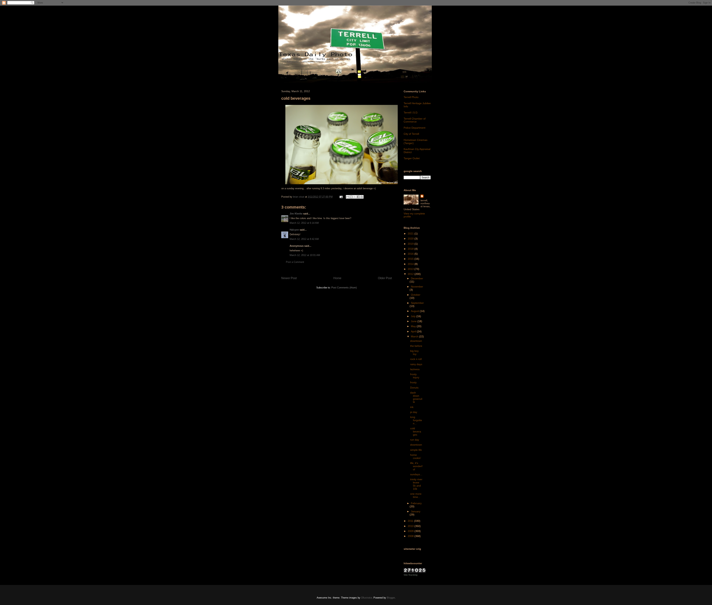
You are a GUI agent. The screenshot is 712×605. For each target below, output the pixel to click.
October (415, 294)
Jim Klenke (296, 213)
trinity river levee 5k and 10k (416, 484)
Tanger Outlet (412, 158)
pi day (413, 412)
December (417, 278)
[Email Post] (341, 196)
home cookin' (415, 456)
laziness (415, 369)
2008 (411, 536)
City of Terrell (411, 133)
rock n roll (416, 359)
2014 (411, 263)
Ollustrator (366, 597)
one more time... (415, 495)
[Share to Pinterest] (362, 197)
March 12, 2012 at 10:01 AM (305, 255)
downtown (416, 340)
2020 (411, 238)
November (417, 286)
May (414, 326)
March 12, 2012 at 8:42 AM (304, 239)
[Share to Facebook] (358, 197)
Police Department (414, 127)
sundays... (416, 474)
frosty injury (414, 376)
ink (411, 407)
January (415, 511)
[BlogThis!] (351, 197)
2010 (411, 526)
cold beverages (415, 431)
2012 (411, 273)
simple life (416, 449)
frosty (413, 382)
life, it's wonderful (416, 466)
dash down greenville (416, 397)
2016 (411, 253)
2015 (411, 258)
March (415, 336)
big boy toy (414, 352)
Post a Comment (295, 262)
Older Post (385, 278)
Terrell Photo (411, 97)
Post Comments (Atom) (344, 287)
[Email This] (348, 197)
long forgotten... (416, 420)
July (413, 316)
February (416, 503)
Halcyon (294, 229)
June (414, 321)
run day (414, 439)
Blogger (391, 597)
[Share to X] (355, 197)
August (415, 311)
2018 (411, 248)
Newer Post (289, 278)
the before (416, 345)
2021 (411, 233)
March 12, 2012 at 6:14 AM (304, 222)
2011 (411, 520)
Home (337, 278)
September (417, 302)
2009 (411, 531)
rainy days (416, 364)
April (414, 331)
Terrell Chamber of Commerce (415, 120)
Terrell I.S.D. (411, 112)
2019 (411, 243)
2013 (411, 268)
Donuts (414, 387)
